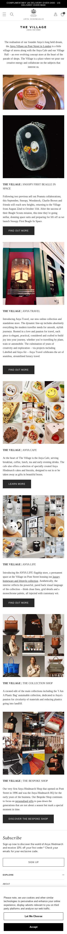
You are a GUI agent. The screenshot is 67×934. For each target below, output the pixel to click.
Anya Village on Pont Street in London (30, 46)
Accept (34, 927)
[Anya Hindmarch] (33, 14)
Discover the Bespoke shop (28, 819)
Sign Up (33, 862)
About (6, 884)
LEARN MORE (17, 484)
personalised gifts (24, 801)
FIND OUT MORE (19, 230)
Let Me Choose (33, 916)
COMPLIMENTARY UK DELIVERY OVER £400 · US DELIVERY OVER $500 (33, 4)
